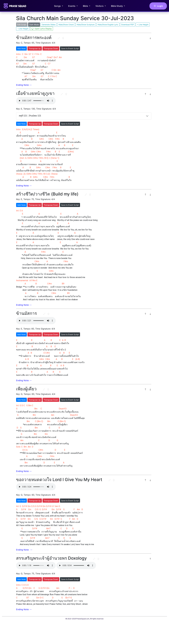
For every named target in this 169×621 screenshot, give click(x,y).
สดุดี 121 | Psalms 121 (30, 116)
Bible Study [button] (117, 6)
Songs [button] (57, 6)
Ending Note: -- (24, 85)
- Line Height (22, 29)
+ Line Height (142, 24)
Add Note (21, 48)
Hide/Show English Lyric (108, 24)
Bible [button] (86, 6)
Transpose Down (51, 48)
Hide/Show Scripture (86, 24)
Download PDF (127, 24)
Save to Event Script (70, 48)
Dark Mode (34, 24)
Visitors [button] (99, 6)
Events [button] (72, 6)
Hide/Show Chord (66, 24)
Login (160, 6)
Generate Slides (48, 24)
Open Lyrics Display (43, 29)
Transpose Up (35, 48)
